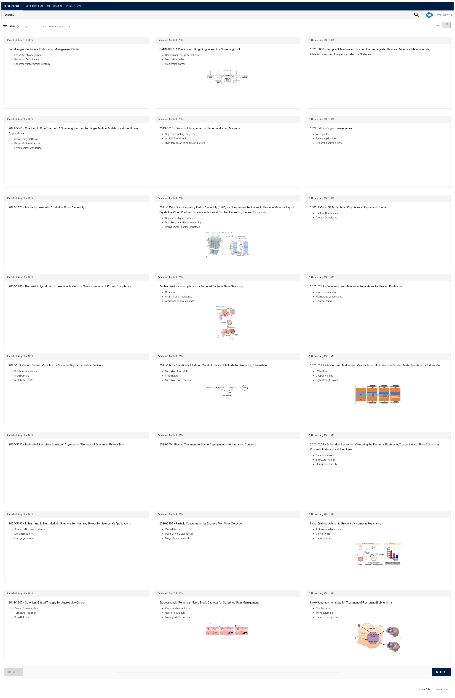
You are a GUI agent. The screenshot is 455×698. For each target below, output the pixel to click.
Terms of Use (441, 689)
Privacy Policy (425, 689)
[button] (34, 26)
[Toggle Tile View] (446, 25)
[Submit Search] (416, 14)
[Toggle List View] (437, 25)
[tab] (12, 6)
